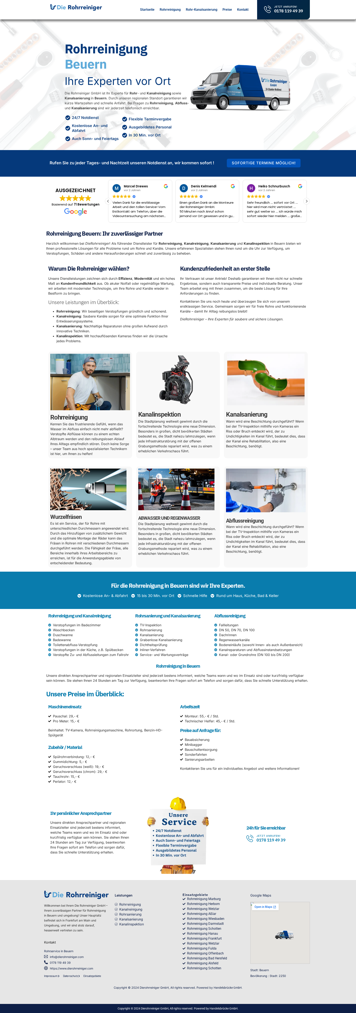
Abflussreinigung (245, 521)
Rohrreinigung (170, 10)
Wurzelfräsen (66, 517)
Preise (227, 10)
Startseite (147, 10)
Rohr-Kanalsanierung (201, 10)
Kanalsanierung (246, 414)
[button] (108, 201)
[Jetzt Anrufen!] (267, 9)
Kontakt (242, 10)
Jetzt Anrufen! (285, 6)
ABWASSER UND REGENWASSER (169, 518)
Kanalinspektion (159, 414)
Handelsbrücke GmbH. (228, 987)
